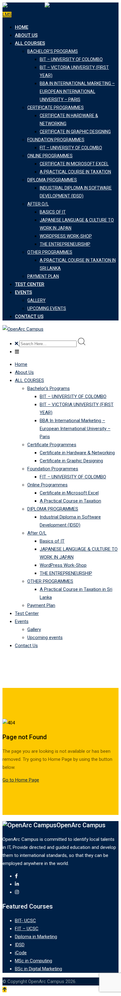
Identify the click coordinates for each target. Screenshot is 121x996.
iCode (21, 953)
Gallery (36, 300)
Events (23, 292)
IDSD (20, 944)
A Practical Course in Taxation (75, 171)
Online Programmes (50, 155)
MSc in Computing (33, 961)
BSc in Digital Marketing (38, 969)
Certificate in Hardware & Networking (77, 453)
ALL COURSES (30, 43)
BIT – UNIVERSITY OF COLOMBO (71, 59)
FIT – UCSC (26, 928)
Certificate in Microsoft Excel (74, 163)
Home (21, 27)
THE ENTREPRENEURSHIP (65, 244)
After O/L (38, 203)
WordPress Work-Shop (66, 236)
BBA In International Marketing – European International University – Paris (77, 91)
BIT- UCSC (25, 920)
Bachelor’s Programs (52, 51)
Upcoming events (46, 308)
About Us (26, 35)
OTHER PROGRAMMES (49, 252)
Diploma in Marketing (36, 936)
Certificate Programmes (55, 107)
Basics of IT (53, 212)
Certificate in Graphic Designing (75, 131)
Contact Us (29, 316)
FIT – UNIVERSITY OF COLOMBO (71, 147)
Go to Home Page (20, 780)
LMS (6, 14)
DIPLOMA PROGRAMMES (52, 179)
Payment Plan (43, 276)
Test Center (29, 284)
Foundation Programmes (55, 139)
